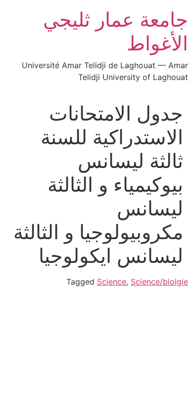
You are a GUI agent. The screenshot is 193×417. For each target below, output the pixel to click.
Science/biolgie (159, 282)
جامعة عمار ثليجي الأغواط (115, 31)
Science (111, 282)
